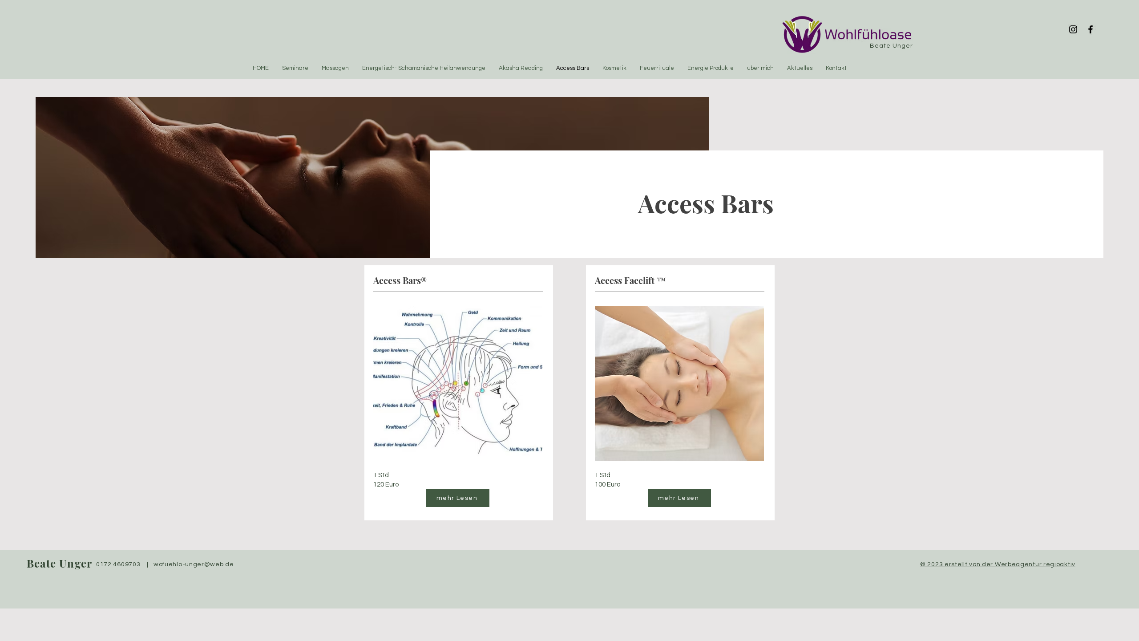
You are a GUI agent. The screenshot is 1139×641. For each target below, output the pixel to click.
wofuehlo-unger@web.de (193, 564)
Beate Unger (59, 563)
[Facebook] (1090, 29)
